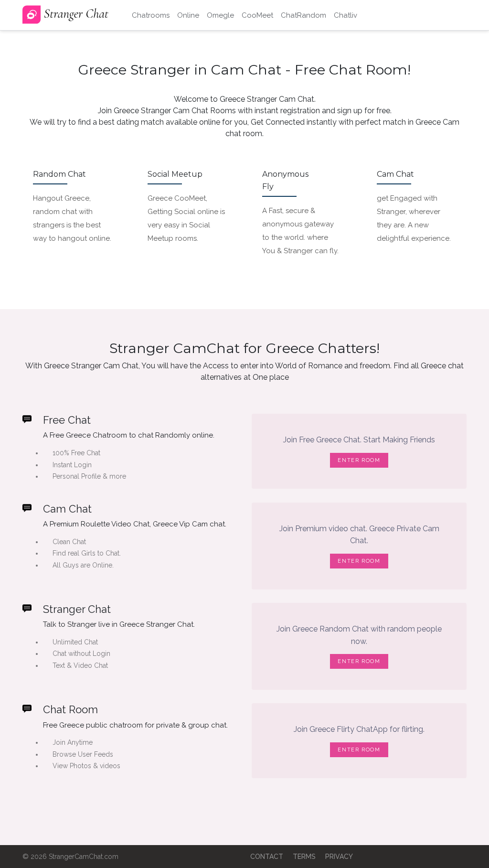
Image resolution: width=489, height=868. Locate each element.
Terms (304, 856)
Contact (266, 856)
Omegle (220, 15)
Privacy (339, 856)
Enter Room (359, 460)
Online (188, 15)
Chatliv (345, 15)
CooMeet (257, 15)
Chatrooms (151, 15)
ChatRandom (303, 15)
